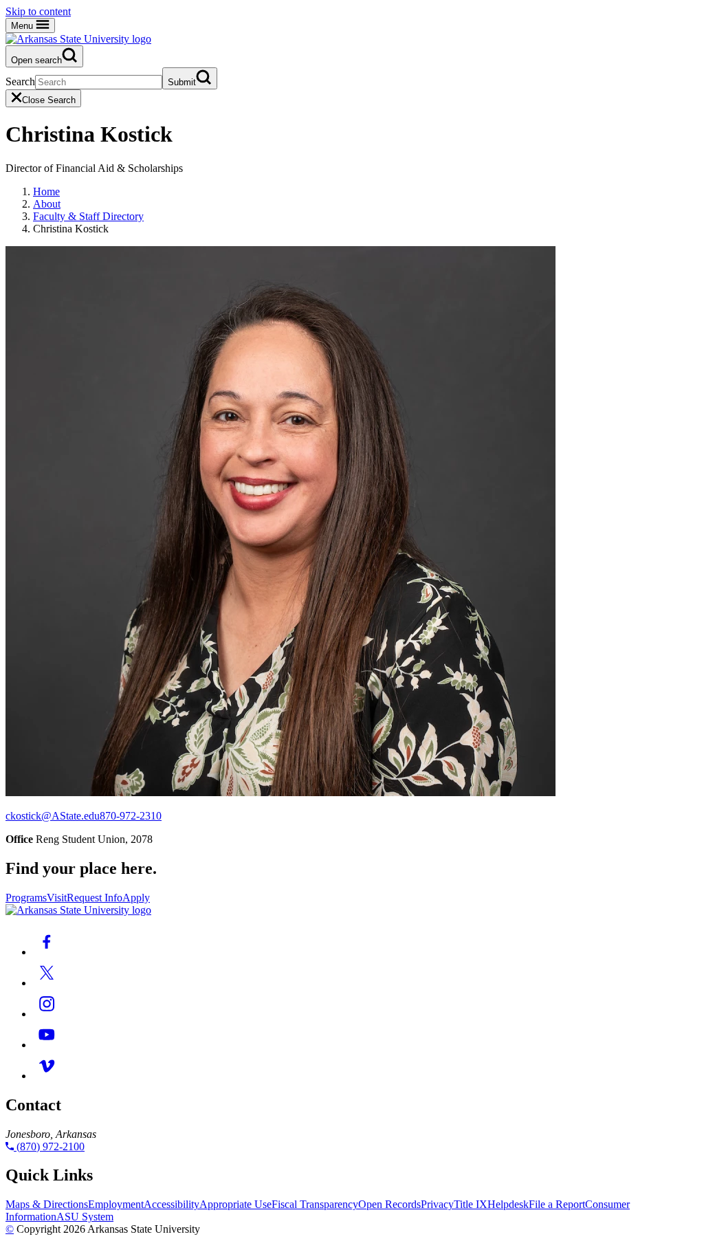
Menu (23, 26)
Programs (26, 897)
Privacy (437, 1204)
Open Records (389, 1204)
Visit (57, 897)
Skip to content (38, 11)
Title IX (470, 1204)
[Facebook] (46, 952)
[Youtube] (46, 1045)
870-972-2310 (131, 816)
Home (46, 191)
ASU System (84, 1216)
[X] (46, 983)
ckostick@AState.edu (53, 816)
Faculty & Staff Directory (88, 216)
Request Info (94, 897)
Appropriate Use (235, 1204)
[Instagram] (46, 1014)
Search (20, 81)
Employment (116, 1204)
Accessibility (171, 1204)
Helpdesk (508, 1204)
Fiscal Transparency (315, 1204)
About (46, 204)
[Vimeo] (46, 1075)
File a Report (557, 1204)
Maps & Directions (47, 1204)
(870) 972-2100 (49, 1146)
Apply (136, 897)
